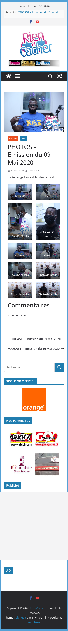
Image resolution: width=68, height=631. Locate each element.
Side (24, 138)
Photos (13, 138)
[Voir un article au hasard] (59, 76)
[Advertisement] (34, 526)
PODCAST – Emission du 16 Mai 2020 (33, 349)
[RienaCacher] (8, 76)
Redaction (33, 170)
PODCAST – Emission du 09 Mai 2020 (34, 339)
